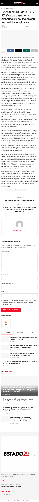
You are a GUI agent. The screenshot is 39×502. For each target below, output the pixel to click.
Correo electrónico (8, 283)
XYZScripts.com (29, 501)
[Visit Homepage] (19, 3)
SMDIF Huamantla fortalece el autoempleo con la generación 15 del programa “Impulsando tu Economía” (18, 409)
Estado (8, 8)
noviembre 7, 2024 (25, 27)
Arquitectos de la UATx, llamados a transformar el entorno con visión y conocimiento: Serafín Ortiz (21, 419)
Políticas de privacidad (7, 486)
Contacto (18, 486)
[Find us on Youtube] (7, 495)
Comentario (5, 251)
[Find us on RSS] (9, 495)
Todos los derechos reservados (21, 474)
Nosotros (4, 484)
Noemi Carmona (12, 27)
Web (2, 291)
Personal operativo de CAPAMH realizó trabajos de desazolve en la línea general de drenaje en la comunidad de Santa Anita (19, 390)
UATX (23, 190)
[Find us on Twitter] (4, 495)
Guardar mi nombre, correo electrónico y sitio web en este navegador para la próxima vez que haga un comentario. (20, 302)
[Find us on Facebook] (1, 495)
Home (3, 8)
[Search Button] (37, 3)
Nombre (4, 275)
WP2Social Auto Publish (12, 501)
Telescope (10, 476)
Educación (14, 8)
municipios (9, 190)
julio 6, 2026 (7, 394)
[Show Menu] (2, 3)
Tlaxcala (17, 190)
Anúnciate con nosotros (15, 484)
